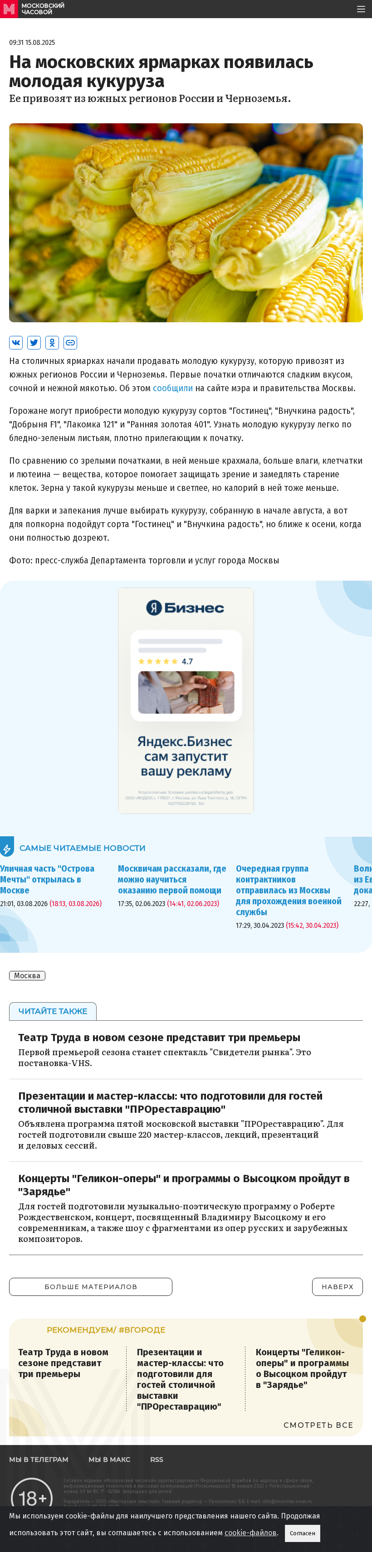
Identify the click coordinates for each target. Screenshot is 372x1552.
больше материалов (90, 1287)
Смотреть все (319, 1425)
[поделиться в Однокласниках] (52, 342)
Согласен (302, 1533)
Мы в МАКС (109, 1459)
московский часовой (43, 8)
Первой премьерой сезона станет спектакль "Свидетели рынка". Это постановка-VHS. (164, 1057)
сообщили (173, 388)
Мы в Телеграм (39, 1459)
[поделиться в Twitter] (34, 342)
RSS (156, 1459)
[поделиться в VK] (16, 342)
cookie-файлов (251, 1532)
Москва (27, 975)
